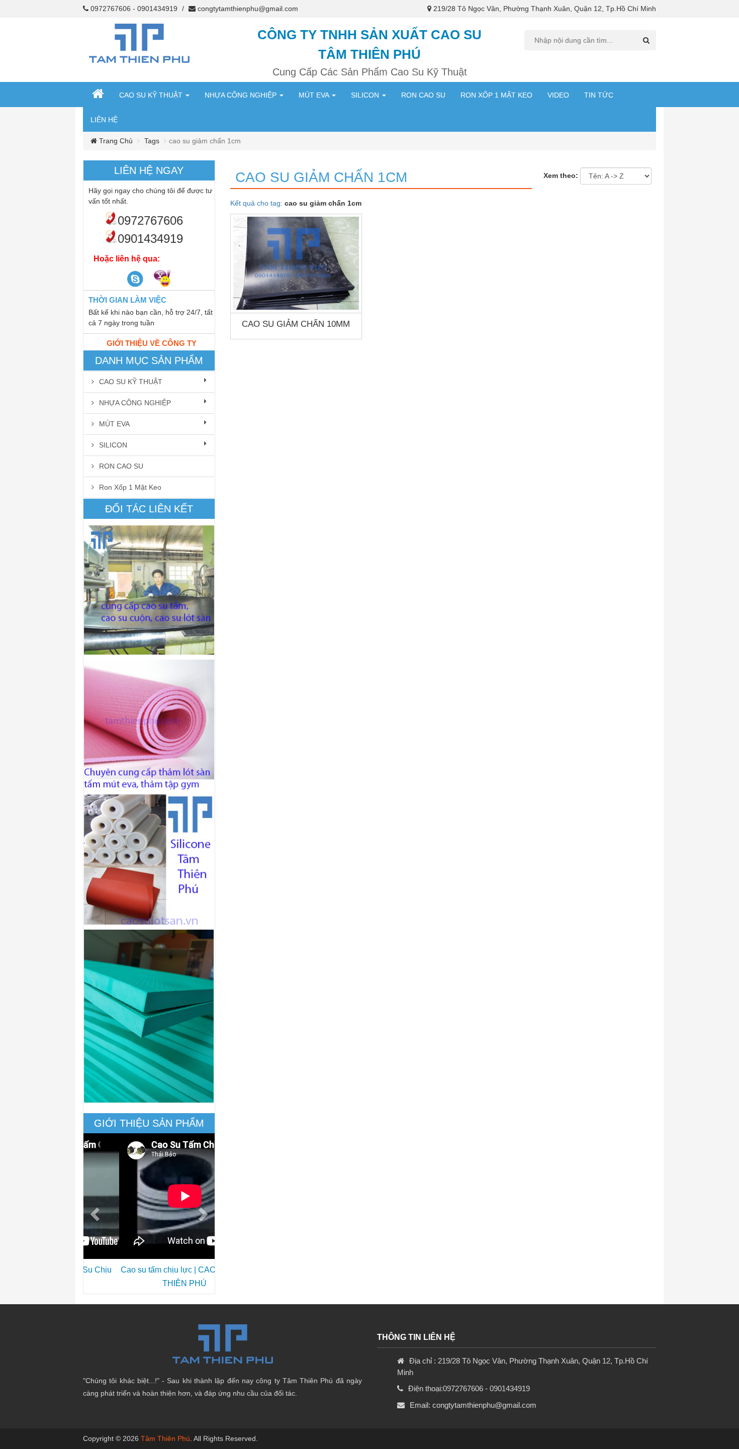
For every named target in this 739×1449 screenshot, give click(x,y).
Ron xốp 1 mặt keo (496, 95)
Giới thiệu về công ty (152, 343)
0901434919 (157, 9)
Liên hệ (104, 120)
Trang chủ (115, 141)
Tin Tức (598, 95)
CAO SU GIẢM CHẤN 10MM (296, 324)
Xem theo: (560, 175)
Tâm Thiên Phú (165, 1438)
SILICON (366, 95)
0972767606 (110, 9)
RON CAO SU (423, 95)
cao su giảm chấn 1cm (321, 177)
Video (558, 95)
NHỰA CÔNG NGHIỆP (242, 95)
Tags (151, 141)
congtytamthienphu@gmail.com (248, 9)
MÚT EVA (315, 95)
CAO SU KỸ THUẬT (151, 95)
